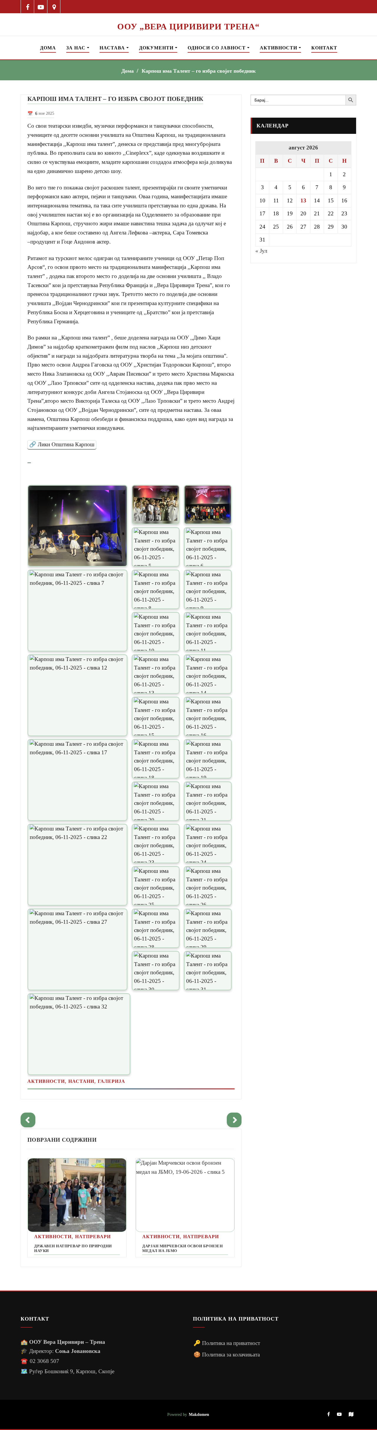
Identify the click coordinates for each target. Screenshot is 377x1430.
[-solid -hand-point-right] (234, 1120)
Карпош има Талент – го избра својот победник (199, 71)
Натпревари (93, 1236)
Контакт (324, 47)
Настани (81, 1081)
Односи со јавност (217, 47)
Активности (279, 47)
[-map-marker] (54, 6)
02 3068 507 (44, 1361)
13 (303, 200)
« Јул (261, 251)
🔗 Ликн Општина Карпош (62, 444)
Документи (157, 47)
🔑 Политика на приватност (227, 1343)
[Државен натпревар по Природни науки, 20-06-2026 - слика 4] (77, 1195)
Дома (48, 47)
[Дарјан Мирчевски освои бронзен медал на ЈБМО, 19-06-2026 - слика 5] (185, 1195)
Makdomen (199, 1414)
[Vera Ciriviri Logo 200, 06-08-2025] (188, 17)
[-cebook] (27, 6)
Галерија (111, 1081)
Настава (113, 47)
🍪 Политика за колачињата (227, 1354)
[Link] (29, 462)
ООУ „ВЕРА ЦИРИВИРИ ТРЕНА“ (188, 26)
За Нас (76, 47)
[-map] (351, 1414)
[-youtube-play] (40, 6)
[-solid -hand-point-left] (28, 1120)
